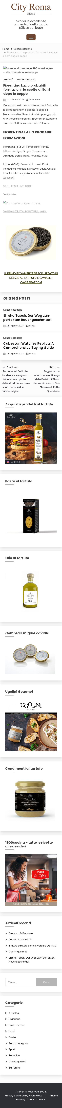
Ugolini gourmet (18, 951)
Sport (12, 1049)
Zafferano (15, 1067)
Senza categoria (26, 79)
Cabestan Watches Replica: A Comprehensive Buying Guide (28, 345)
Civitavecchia (16, 1025)
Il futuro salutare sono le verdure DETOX (32, 945)
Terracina (14, 1055)
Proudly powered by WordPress (23, 1095)
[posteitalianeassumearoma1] (21, 203)
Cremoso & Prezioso (21, 933)
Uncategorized (17, 1061)
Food (12, 1031)
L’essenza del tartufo (21, 939)
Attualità (8, 79)
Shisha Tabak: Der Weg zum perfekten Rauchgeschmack (27, 317)
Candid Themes (36, 1099)
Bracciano (14, 1018)
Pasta (12, 1037)
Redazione (35, 99)
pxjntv (31, 325)
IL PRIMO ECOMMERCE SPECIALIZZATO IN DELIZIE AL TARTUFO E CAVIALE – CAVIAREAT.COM (31, 278)
